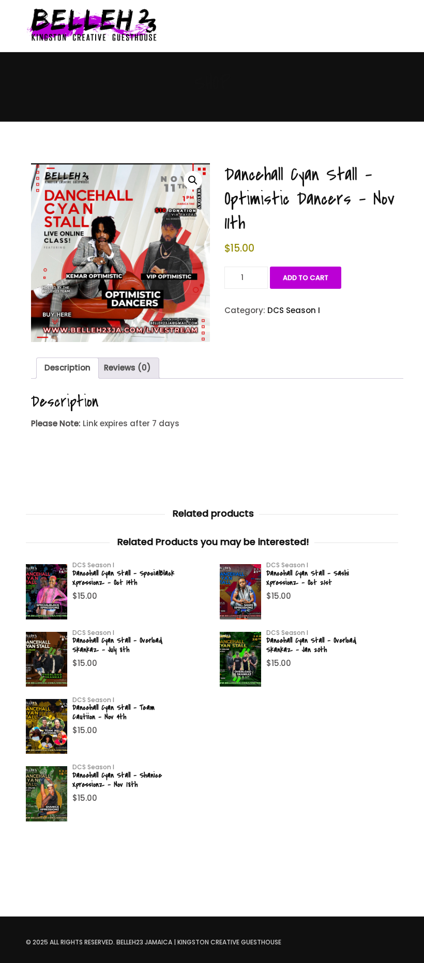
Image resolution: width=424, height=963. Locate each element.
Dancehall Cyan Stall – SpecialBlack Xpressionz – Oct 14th (123, 578)
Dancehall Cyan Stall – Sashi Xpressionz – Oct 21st (307, 578)
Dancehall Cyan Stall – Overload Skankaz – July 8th (117, 645)
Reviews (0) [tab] (127, 367)
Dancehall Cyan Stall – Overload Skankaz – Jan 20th (311, 645)
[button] (193, 180)
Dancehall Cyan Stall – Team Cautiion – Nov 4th (113, 712)
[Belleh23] (96, 26)
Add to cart (305, 278)
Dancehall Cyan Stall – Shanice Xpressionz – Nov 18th (117, 780)
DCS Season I (293, 310)
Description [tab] (67, 367)
